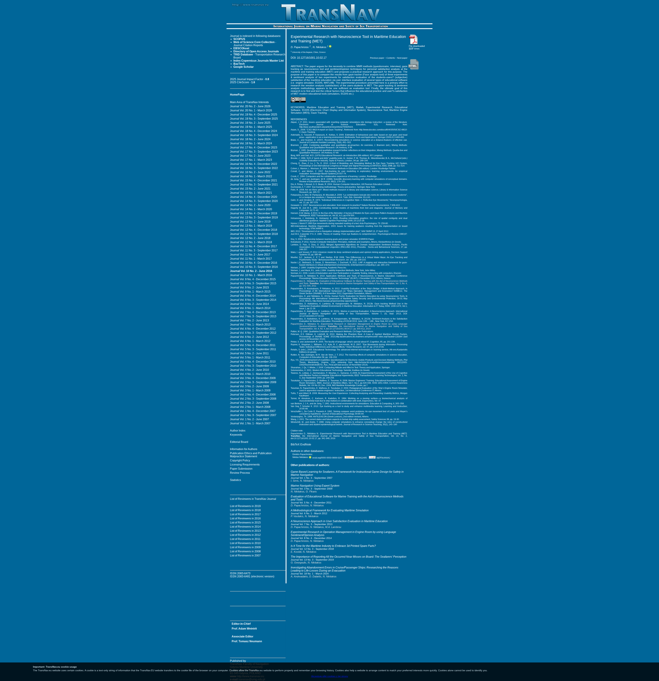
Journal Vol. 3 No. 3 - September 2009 (253, 382)
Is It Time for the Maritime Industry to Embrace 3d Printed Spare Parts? (333, 545)
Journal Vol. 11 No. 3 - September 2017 (254, 250)
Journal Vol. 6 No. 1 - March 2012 (250, 341)
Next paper (402, 58)
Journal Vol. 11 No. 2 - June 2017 (250, 254)
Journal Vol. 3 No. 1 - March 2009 (250, 390)
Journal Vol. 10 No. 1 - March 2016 (251, 275)
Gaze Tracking (319, 112)
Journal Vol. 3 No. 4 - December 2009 (253, 378)
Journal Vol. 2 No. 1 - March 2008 (250, 406)
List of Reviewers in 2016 (245, 518)
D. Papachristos (300, 47)
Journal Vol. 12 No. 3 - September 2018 (254, 233)
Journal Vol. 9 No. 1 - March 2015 (250, 291)
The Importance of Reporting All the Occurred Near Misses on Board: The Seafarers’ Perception (348, 556)
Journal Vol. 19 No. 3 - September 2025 (254, 118)
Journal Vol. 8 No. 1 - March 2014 (250, 308)
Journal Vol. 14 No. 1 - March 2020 (251, 209)
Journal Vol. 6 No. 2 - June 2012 (249, 336)
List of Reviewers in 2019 (245, 506)
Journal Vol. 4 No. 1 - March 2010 (250, 373)
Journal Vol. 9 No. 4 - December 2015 (253, 279)
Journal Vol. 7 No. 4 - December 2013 (253, 312)
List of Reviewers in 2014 (245, 526)
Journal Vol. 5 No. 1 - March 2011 (250, 357)
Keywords (236, 434)
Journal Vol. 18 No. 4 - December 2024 (253, 131)
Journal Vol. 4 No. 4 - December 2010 (253, 361)
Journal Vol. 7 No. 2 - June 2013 (249, 320)
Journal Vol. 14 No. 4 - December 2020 (253, 196)
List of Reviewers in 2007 (245, 555)
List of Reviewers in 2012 (245, 534)
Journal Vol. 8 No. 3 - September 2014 (253, 299)
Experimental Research (379, 107)
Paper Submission (241, 468)
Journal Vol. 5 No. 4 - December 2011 (252, 345)
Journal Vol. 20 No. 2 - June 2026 (250, 106)
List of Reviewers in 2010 (245, 543)
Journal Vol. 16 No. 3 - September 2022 (254, 168)
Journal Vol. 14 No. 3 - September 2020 (254, 201)
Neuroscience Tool (377, 110)
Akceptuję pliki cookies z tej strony (329, 676)
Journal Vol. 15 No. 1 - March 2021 (251, 192)
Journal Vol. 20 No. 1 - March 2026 (251, 110)
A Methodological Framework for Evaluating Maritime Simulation (330, 510)
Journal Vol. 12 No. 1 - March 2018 (251, 242)
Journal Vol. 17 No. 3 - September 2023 (254, 151)
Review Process (240, 472)
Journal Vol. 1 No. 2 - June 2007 (249, 419)
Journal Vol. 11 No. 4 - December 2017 (253, 246)
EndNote (305, 444)
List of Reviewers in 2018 (245, 510)
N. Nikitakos (319, 47)
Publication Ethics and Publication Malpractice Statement (251, 455)
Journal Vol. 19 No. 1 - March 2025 (251, 126)
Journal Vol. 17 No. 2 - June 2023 (250, 155)
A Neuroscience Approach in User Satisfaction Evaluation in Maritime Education (339, 521)
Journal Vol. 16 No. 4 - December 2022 (253, 163)
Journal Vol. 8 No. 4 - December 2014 (253, 295)
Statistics (235, 480)
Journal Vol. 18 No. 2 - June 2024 (250, 139)
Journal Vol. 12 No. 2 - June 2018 (250, 238)
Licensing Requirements (245, 464)
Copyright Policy (240, 460)
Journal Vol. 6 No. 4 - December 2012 (253, 328)
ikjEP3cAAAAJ (383, 458)
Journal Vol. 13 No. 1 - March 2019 (251, 225)
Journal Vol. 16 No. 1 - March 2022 (251, 176)
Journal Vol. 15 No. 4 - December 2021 (253, 180)
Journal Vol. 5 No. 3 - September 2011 (253, 349)
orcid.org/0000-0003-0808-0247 (327, 458)
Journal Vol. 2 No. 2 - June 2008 (249, 402)
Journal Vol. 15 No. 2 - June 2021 (250, 188)
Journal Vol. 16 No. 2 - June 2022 (250, 172)
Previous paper (377, 58)
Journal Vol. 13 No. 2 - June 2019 (250, 221)
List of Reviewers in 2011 (245, 539)
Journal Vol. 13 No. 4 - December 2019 (253, 213)
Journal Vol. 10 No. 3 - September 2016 (254, 266)
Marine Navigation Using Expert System (315, 485)
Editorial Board (239, 441)
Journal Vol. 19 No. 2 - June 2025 (250, 122)
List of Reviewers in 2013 (245, 530)
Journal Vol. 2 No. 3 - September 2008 (253, 398)
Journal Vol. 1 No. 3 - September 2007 (253, 415)
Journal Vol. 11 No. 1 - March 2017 (251, 258)
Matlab (359, 107)
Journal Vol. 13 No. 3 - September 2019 (254, 217)
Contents (390, 58)
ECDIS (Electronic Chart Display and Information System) (334, 110)
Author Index (237, 430)
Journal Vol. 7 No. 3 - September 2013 (253, 316)
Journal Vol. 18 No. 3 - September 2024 (254, 135)
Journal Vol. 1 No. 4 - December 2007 (253, 411)
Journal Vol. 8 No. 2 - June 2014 (249, 303)
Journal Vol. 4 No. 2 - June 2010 (249, 369)
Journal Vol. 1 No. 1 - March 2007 (250, 423)
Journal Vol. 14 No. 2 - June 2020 (250, 205)
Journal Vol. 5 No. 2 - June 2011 (249, 353)
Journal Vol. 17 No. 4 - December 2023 (253, 147)
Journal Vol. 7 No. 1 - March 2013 (250, 324)
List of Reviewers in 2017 (245, 514)
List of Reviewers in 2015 (245, 522)
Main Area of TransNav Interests (249, 102)
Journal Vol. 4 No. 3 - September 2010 (253, 365)
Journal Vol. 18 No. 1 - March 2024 (251, 143)
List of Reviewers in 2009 (245, 547)
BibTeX (295, 444)
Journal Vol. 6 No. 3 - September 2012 (253, 332)
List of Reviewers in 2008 (245, 551)
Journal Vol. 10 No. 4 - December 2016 (253, 262)
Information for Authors (243, 449)
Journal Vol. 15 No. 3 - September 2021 (254, 184)
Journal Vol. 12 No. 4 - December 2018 (253, 229)
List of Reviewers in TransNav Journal (253, 498)
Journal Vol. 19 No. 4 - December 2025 (253, 114)
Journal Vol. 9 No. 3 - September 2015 (253, 283)
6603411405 (361, 458)
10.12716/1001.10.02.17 (312, 57)
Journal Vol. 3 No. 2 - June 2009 (249, 386)
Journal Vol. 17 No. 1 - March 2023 (251, 159)
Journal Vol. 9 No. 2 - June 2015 (249, 287)
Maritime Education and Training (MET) (330, 107)
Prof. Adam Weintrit (244, 628)
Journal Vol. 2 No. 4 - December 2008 (253, 394)
